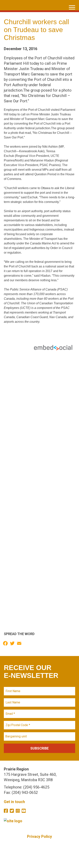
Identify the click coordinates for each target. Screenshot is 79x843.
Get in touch (14, 801)
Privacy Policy (39, 836)
